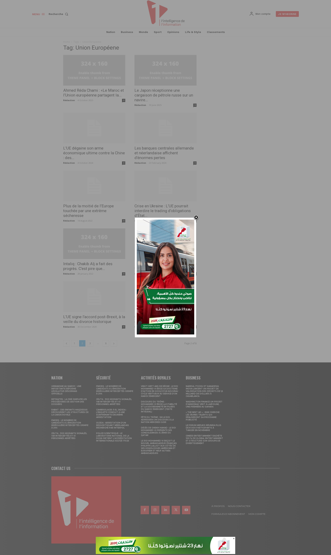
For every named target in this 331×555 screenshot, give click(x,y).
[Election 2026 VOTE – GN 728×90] (165, 553)
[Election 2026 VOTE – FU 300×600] (165, 333)
